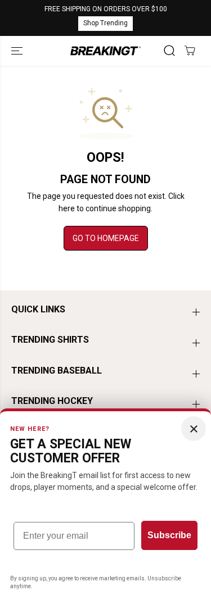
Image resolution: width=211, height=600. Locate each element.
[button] (18, 51)
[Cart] (189, 50)
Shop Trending (105, 23)
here (67, 208)
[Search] (169, 50)
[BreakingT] (105, 51)
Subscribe (169, 535)
